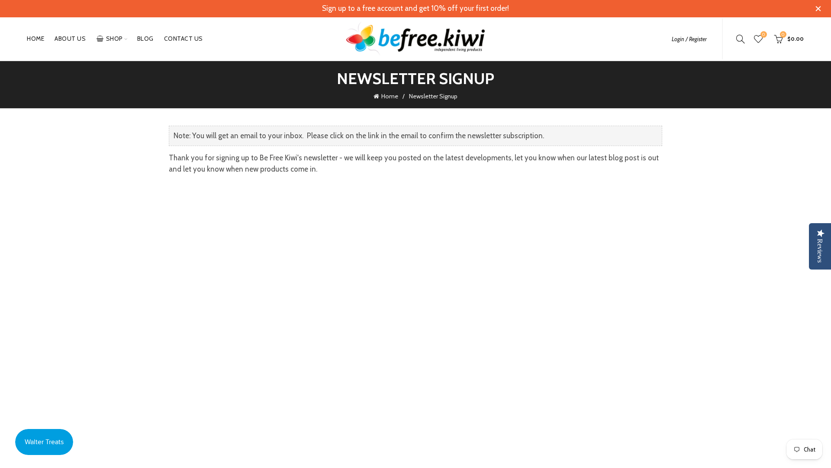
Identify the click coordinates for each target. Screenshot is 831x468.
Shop (114, 38)
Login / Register (689, 39)
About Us (70, 38)
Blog (145, 38)
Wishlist (763, 34)
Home (35, 38)
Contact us (183, 38)
